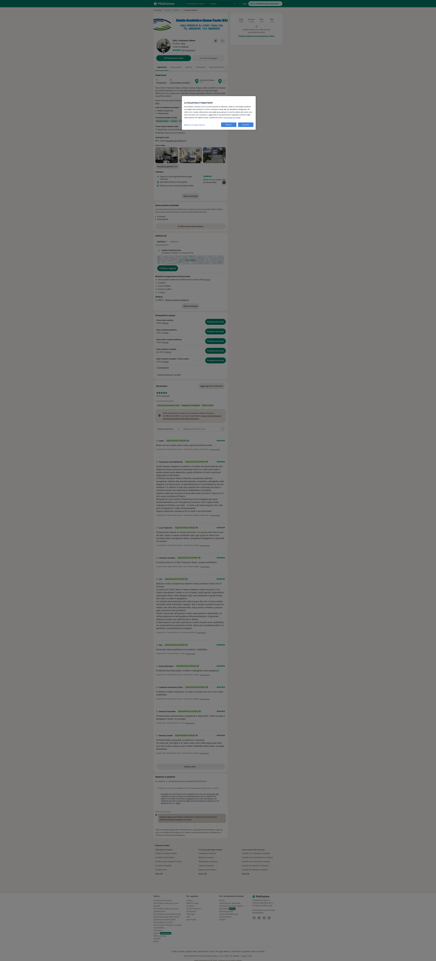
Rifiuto (229, 125)
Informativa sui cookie (231, 118)
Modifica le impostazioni (194, 125)
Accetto (245, 125)
